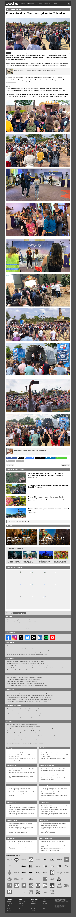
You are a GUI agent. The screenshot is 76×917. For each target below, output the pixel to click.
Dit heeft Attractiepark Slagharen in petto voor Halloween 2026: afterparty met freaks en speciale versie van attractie (34, 621)
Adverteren (46, 908)
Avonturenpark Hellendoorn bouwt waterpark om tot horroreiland (22, 681)
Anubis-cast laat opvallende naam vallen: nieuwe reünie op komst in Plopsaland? (26, 683)
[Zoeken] (68, 3)
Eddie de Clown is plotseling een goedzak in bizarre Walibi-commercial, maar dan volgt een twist (21, 777)
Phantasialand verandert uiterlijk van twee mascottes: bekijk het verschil (53, 828)
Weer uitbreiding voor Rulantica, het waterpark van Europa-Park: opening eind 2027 (21, 842)
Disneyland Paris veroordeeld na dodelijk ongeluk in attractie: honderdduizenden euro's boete (29, 737)
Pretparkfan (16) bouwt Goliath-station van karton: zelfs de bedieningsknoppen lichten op (22, 773)
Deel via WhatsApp (61, 457)
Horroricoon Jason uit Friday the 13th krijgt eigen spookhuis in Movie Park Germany (27, 628)
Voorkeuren (47, 3)
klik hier (27, 521)
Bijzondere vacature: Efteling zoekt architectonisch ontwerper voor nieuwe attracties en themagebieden (31, 728)
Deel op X (20, 457)
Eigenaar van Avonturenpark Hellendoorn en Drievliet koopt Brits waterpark (24, 713)
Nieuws (23, 3)
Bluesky (33, 907)
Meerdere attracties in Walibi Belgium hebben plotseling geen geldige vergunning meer (22, 810)
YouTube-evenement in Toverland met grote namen (30, 451)
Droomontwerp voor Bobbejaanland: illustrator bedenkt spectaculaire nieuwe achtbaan (54, 814)
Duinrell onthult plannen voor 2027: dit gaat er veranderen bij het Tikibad (19, 789)
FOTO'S (23, 492)
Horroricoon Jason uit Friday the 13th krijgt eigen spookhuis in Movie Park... (14, 561)
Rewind (21, 908)
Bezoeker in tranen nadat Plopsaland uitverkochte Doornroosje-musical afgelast (53, 792)
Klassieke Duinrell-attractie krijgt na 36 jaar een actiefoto (22, 791)
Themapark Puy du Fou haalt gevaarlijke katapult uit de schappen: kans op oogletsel (27, 739)
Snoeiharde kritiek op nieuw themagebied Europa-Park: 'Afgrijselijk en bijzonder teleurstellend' (29, 697)
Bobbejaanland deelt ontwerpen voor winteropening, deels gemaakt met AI (24, 717)
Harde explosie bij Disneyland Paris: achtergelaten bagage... (29, 561)
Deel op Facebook (11, 457)
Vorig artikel (10, 465)
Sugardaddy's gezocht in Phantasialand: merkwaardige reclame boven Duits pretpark (54, 831)
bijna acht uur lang (11, 82)
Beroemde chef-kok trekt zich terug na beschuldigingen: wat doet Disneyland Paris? (26, 708)
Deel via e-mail (10, 460)
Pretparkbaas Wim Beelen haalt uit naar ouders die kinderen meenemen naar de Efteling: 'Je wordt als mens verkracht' (35, 650)
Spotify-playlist (23, 905)
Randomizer (10, 907)
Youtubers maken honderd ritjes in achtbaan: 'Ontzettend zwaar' (34, 71)
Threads (33, 908)
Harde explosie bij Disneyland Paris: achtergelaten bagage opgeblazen (23, 679)
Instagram (33, 903)
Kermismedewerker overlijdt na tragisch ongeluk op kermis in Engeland (24, 710)
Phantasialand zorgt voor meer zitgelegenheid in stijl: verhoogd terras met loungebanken (53, 824)
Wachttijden (30, 3)
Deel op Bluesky (29, 457)
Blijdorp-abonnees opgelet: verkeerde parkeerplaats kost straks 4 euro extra (25, 619)
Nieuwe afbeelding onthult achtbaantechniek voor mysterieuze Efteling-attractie (25, 661)
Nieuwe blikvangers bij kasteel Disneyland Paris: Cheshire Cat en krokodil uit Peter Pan (20, 831)
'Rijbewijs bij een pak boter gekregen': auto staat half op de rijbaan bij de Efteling (22, 759)
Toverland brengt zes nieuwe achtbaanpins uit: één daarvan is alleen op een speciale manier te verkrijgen (54, 759)
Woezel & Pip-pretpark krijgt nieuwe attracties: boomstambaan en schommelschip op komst (28, 665)
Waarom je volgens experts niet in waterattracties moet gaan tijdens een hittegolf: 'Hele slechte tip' (30, 695)
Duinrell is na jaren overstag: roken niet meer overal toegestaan (21, 794)
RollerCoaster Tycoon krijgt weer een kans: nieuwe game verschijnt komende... (61, 561)
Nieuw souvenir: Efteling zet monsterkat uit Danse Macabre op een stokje (24, 730)
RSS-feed (21, 907)
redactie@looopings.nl (20, 613)
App (8, 905)
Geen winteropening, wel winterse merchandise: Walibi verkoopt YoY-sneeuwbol (21, 769)
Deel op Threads (40, 457)
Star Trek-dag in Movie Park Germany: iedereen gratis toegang (22, 724)
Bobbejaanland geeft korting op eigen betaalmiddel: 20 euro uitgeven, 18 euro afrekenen (54, 806)
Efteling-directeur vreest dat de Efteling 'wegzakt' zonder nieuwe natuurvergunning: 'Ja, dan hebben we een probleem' (35, 667)
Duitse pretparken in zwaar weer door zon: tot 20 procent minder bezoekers (25, 743)
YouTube (21, 903)
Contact (45, 905)
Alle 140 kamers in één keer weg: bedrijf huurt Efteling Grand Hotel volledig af (51, 539)
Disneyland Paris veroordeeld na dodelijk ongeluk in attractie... (45, 561)
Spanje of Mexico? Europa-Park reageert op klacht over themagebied (22, 847)
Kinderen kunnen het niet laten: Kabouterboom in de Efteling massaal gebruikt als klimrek (28, 652)
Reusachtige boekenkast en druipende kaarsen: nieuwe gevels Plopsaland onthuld (54, 796)
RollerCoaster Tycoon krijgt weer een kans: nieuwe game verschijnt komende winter (27, 685)
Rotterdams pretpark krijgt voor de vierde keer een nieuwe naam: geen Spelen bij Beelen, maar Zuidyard (31, 735)
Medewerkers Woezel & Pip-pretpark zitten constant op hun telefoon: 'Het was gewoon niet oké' (29, 699)
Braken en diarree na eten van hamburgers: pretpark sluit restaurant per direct (21, 539)
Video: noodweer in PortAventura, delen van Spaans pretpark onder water (24, 624)
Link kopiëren (19, 460)
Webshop (39, 3)
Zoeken (45, 903)
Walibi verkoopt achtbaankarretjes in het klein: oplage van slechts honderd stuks (21, 814)
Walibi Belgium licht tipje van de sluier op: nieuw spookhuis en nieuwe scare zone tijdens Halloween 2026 (22, 806)
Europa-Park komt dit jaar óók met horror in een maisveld (22, 845)
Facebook (33, 901)
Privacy (9, 910)
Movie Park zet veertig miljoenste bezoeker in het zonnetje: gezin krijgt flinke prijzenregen (52, 849)
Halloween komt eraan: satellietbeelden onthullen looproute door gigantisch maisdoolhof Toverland (52, 751)
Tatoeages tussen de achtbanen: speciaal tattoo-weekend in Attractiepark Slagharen (52, 774)
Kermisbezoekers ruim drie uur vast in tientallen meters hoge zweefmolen (24, 626)
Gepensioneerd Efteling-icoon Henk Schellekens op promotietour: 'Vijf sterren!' (25, 715)
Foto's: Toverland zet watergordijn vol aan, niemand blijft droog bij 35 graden (54, 755)
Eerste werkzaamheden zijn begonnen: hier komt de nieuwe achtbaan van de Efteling (27, 654)
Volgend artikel (65, 465)
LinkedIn (33, 910)
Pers (44, 907)
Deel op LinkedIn (50, 457)
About (55, 3)
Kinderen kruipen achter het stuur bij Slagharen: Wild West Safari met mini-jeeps (53, 778)
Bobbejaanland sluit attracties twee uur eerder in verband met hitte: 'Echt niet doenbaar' (54, 810)
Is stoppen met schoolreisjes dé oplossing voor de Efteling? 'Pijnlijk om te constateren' (27, 701)
